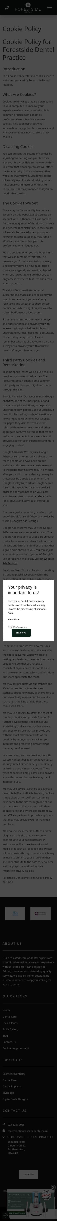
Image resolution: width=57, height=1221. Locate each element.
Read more (13, 619)
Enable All (21, 632)
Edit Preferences (17, 627)
